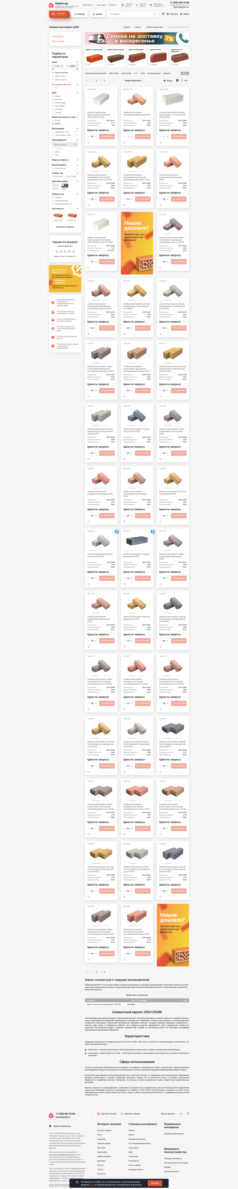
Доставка (101, 5)
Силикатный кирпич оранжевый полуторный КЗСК (170, 177)
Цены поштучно (61, 72)
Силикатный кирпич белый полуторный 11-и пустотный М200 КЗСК (172, 114)
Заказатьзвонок (143, 5)
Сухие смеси (133, 1148)
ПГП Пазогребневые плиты (140, 1143)
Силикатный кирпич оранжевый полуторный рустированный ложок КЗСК (136, 177)
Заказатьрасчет (129, 5)
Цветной (166, 73)
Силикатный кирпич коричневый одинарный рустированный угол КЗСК (99, 306)
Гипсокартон (134, 1161)
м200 (136, 73)
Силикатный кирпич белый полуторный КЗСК (99, 555)
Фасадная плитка (136, 1170)
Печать (170, 81)
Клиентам (87, 5)
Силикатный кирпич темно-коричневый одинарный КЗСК (172, 556)
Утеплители (133, 1156)
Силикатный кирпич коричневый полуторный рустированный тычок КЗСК (172, 806)
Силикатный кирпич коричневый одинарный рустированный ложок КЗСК (136, 368)
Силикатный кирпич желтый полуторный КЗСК (172, 492)
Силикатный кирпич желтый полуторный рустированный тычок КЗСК (100, 869)
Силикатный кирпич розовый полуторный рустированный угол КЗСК (135, 681)
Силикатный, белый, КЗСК (95, 73)
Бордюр (167, 1167)
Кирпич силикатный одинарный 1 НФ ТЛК (104, 1004)
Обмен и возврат (104, 1156)
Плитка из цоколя (171, 1171)
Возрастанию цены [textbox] (133, 81)
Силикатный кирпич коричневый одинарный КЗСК (98, 619)
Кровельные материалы (174, 1134)
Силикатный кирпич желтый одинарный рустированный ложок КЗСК (172, 368)
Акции (99, 14)
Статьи (100, 1170)
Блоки (131, 1135)
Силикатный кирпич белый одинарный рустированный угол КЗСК (172, 306)
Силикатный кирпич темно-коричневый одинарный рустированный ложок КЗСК (100, 368)
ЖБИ (131, 1152)
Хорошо (155, 1183)
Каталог (61, 14)
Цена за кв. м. (60, 76)
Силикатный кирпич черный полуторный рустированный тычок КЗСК (172, 744)
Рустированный (154, 73)
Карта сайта (102, 1152)
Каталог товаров (104, 1130)
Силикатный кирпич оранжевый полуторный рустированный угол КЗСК (99, 177)
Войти (186, 14)
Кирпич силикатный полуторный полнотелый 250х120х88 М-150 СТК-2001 (100, 239)
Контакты (101, 1174)
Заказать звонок (132, 1114)
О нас (99, 1135)
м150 (143, 73)
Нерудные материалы (173, 1158)
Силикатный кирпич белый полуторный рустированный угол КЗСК (136, 744)
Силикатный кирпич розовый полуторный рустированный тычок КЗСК (136, 806)
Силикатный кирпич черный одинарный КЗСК (136, 555)
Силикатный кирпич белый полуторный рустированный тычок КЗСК (136, 869)
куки (91, 1184)
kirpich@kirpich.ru (181, 7)
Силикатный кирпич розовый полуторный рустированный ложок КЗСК (136, 931)
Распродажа (57, 36)
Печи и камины (135, 1165)
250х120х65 (114, 73)
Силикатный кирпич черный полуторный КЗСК (136, 430)
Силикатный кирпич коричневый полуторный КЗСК (135, 493)
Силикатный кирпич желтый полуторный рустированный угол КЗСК (100, 744)
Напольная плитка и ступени (176, 1163)
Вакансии (101, 1148)
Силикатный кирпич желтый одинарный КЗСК (136, 617)
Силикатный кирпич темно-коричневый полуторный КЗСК (172, 431)
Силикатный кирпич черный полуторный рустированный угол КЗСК (172, 619)
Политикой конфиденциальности (62, 1155)
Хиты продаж (58, 41)
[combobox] (134, 80)
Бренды (81, 14)
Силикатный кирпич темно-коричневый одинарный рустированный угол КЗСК (172, 239)
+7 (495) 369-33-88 (179, 2)
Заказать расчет (109, 1114)
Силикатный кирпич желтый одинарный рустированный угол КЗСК (136, 306)
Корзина (174, 14)
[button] (190, 57)
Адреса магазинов (62, 1126)
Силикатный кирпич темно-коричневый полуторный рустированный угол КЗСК (100, 681)
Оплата (112, 5)
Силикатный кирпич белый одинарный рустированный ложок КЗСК (100, 431)
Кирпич (132, 1130)
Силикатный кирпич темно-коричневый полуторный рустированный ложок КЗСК (100, 931)
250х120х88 (126, 73)
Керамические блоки (137, 1139)
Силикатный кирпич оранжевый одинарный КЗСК (136, 113)
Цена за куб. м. (61, 80)
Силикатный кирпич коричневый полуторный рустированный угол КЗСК (171, 681)
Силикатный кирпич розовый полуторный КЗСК (100, 492)
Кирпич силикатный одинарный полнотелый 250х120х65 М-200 (98, 114)
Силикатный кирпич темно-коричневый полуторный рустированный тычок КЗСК (100, 806)
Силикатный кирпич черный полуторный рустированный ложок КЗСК (172, 869)
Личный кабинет (104, 1143)
